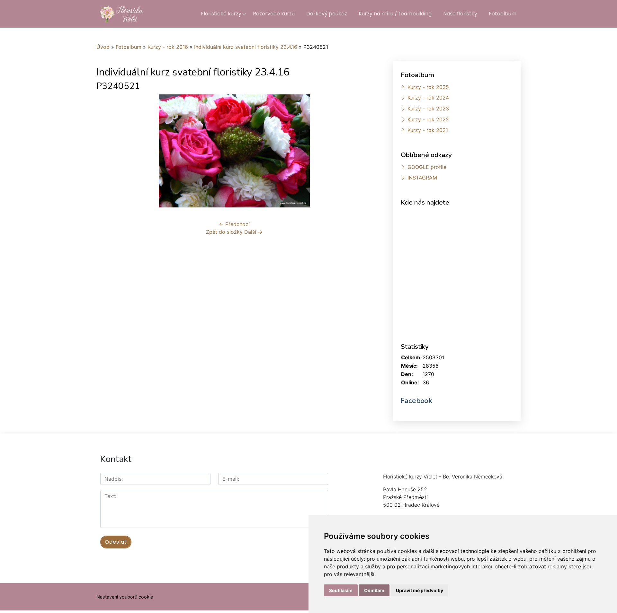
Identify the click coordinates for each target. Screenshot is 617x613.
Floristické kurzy (221, 13)
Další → (253, 232)
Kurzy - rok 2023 (428, 108)
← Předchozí (234, 224)
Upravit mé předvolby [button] (419, 590)
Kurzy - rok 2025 (428, 87)
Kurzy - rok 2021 (427, 130)
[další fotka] (361, 150)
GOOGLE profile (426, 167)
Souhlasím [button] (341, 590)
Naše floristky (460, 13)
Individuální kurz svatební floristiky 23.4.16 (245, 47)
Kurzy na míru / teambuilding (395, 13)
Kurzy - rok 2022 (428, 119)
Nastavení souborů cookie (124, 597)
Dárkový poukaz (326, 13)
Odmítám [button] (374, 590)
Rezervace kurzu (274, 13)
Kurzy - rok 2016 (168, 47)
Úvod (103, 47)
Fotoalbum (502, 13)
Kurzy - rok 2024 (428, 97)
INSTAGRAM (422, 177)
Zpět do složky (224, 232)
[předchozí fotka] (107, 150)
